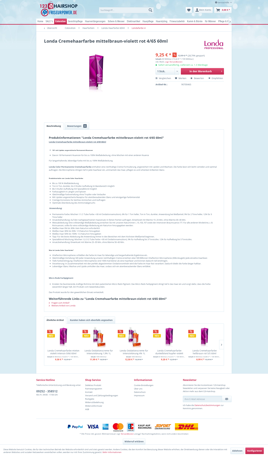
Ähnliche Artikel (55, 320)
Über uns (138, 388)
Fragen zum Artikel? (60, 302)
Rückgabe (89, 398)
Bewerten (199, 78)
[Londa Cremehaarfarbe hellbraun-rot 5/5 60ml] (204, 337)
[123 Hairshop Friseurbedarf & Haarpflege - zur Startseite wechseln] (59, 9)
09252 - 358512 (47, 391)
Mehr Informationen (112, 452)
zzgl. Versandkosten (173, 61)
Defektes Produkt (93, 385)
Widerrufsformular (93, 405)
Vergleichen (164, 78)
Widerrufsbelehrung (94, 402)
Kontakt (89, 392)
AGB (87, 409)
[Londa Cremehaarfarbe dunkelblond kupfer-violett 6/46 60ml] (169, 337)
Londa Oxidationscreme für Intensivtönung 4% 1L (134, 352)
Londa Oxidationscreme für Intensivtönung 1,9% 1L (99, 352)
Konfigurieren (254, 450)
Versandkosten (127, 434)
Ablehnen (237, 450)
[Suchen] (150, 10)
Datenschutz (140, 392)
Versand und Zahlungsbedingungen (101, 395)
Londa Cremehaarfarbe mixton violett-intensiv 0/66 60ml (63, 352)
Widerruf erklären (134, 441)
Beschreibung (54, 125)
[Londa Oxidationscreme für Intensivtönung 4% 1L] (134, 337)
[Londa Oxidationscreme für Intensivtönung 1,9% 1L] (99, 337)
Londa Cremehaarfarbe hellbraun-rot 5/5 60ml (204, 352)
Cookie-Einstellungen (143, 385)
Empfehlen (217, 78)
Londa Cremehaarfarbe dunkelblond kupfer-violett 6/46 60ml (169, 352)
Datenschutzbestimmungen (207, 405)
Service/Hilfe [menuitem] (223, 2)
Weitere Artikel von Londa (63, 305)
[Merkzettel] (188, 10)
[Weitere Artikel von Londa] (214, 44)
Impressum (139, 395)
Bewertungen (76, 125)
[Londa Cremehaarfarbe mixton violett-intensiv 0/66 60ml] (63, 337)
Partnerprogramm (93, 388)
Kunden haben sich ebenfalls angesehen (91, 320)
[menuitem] (126, 10)
